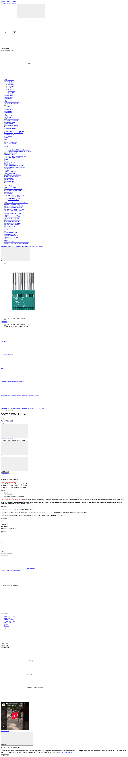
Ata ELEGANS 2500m (14, 196)
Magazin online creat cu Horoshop (10, 570)
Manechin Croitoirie (9, 234)
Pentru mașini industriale (14, 157)
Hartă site (6, 626)
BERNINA (11, 92)
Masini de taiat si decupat (11, 237)
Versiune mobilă (31, 568)
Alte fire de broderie (13, 200)
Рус (5, 263)
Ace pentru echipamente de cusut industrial (19, 151)
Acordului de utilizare (66, 752)
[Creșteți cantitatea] (14, 464)
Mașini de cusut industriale (11, 218)
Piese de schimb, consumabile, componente (16, 243)
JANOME (10, 83)
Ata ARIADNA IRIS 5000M (16, 195)
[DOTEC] (4, 322)
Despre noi (4, 246)
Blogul (41, 246)
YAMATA (10, 94)
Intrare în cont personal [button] (10, 616)
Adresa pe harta (5, 731)
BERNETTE (11, 91)
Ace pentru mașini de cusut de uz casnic (19, 150)
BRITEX (10, 87)
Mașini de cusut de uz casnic (12, 215)
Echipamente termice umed (11, 221)
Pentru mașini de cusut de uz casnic (17, 156)
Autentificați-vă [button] (5, 438)
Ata (5, 231)
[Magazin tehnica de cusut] (9, 550)
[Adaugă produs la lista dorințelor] (14, 431)
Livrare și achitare (12, 246)
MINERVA (11, 84)
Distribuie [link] (3, 531)
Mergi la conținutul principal (8, 1)
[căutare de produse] (31, 11)
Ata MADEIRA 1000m (14, 198)
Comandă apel (5, 647)
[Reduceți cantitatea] (14, 448)
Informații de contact (33, 246)
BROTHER (11, 89)
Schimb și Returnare (22, 246)
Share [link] (2, 530)
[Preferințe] (64, 24)
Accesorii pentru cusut (10, 228)
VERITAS (11, 86)
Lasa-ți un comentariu (7, 421)
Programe (6, 240)
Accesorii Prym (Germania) (11, 224)
